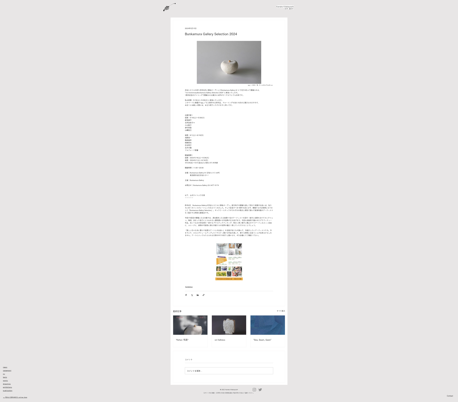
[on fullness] (229, 325)
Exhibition (189, 287)
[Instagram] (254, 389)
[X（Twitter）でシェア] (192, 295)
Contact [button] (450, 396)
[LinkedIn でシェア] (198, 295)
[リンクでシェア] (203, 295)
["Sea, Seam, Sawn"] (267, 325)
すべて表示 (281, 311)
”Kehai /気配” (182, 340)
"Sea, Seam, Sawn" (262, 340)
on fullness (220, 340)
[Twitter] (260, 389)
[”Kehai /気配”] (190, 325)
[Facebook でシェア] (186, 295)
